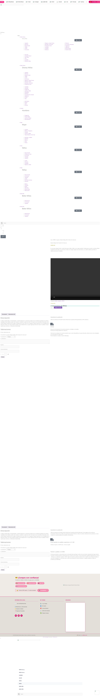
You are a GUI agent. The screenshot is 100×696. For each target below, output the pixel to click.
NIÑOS (20, 680)
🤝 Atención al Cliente (19, 608)
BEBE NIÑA (21, 686)
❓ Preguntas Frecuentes (20, 610)
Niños (21, 145)
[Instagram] (19, 616)
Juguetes (58, 239)
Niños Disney (22, 36)
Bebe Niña (22, 193)
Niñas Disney (22, 65)
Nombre (2, 344)
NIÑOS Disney (22, 669)
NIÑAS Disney (21, 672)
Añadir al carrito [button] (21, 386)
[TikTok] (21, 616)
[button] (50, 34)
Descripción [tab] (4, 314)
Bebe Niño (22, 206)
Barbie (56, 300)
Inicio (51, 239)
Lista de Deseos (44, 608)
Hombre (21, 108)
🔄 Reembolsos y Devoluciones (21, 606)
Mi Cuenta (43, 606)
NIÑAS (54, 239)
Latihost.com (84, 635)
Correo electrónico (4, 349)
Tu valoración (3, 338)
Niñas (21, 167)
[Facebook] (16, 616)
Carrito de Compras (45, 610)
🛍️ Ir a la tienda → (43, 590)
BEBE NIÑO (21, 689)
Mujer (21, 122)
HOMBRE (21, 675)
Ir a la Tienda (43, 603)
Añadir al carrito (58, 307)
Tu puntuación (3, 336)
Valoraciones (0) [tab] (11, 314)
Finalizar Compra (44, 613)
